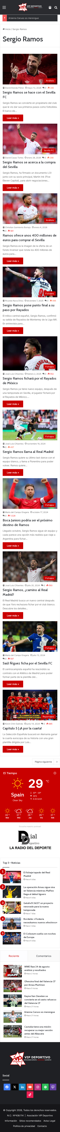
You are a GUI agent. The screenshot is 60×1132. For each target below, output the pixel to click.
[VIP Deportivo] (30, 7)
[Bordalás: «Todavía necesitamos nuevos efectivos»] (12, 923)
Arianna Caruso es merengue (23, 18)
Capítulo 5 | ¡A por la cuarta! (22, 728)
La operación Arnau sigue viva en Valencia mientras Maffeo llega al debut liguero (39, 891)
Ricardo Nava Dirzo (14, 300)
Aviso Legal (49, 1120)
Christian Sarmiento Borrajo (18, 227)
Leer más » (13, 118)
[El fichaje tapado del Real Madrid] (12, 877)
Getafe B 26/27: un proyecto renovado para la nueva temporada (38, 907)
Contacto (42, 1126)
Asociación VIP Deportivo (40, 1115)
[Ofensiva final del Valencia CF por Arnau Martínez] (13, 986)
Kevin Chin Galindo (14, 724)
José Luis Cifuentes (14, 374)
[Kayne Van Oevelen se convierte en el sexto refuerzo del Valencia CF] (13, 1000)
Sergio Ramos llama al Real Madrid (28, 452)
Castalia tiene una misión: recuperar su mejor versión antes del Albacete (38, 1030)
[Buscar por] (56, 8)
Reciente (14, 956)
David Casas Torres (14, 157)
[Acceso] (50, 8)
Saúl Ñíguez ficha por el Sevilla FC (27, 663)
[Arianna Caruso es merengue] (13, 1016)
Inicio (8, 29)
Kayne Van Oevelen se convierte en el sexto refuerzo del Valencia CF (40, 1000)
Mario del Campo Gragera (17, 512)
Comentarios (43, 956)
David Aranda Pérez (14, 88)
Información (11, 1120)
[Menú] (4, 8)
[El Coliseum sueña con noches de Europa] (12, 938)
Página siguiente (43, 761)
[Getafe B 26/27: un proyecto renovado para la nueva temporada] (12, 907)
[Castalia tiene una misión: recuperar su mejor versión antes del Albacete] (13, 1031)
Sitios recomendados (30, 1120)
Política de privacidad (24, 1126)
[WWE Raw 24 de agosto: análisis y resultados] (13, 971)
